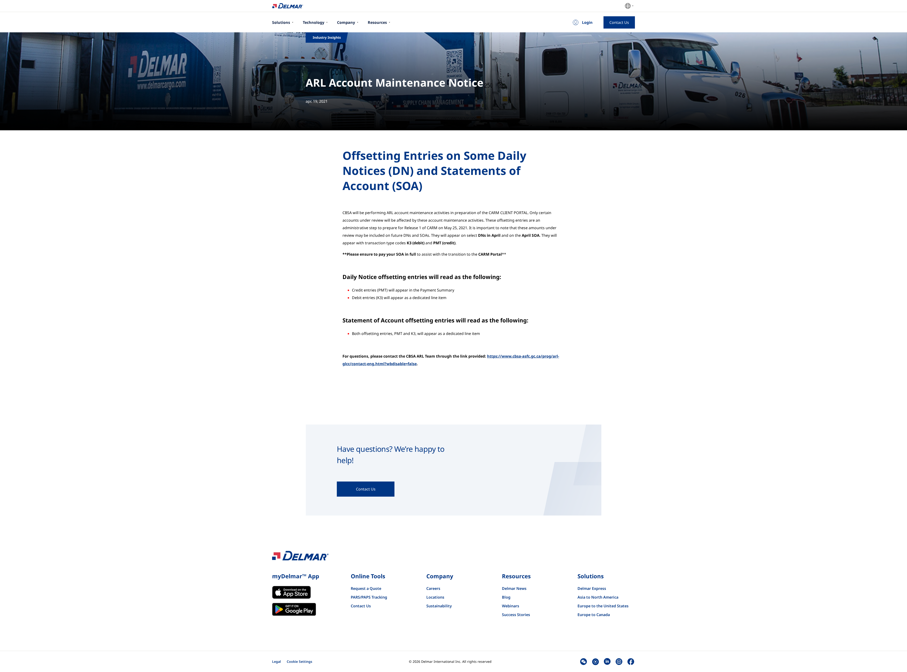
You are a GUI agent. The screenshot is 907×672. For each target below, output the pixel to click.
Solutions (281, 22)
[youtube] (595, 661)
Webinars (510, 606)
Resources (377, 22)
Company (346, 22)
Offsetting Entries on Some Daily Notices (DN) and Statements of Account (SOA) (434, 170)
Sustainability (439, 606)
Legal (276, 661)
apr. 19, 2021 (317, 101)
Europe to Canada (594, 614)
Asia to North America (598, 597)
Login (587, 22)
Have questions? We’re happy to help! (391, 454)
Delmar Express (592, 588)
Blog (506, 597)
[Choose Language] (629, 6)
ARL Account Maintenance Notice (394, 82)
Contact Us (361, 606)
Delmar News (514, 588)
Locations (435, 597)
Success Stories (516, 614)
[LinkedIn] (607, 661)
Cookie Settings (299, 661)
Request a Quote (366, 588)
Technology (313, 22)
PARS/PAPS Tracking (369, 597)
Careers (433, 588)
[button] (583, 661)
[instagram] (619, 661)
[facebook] (631, 661)
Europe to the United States (603, 606)
